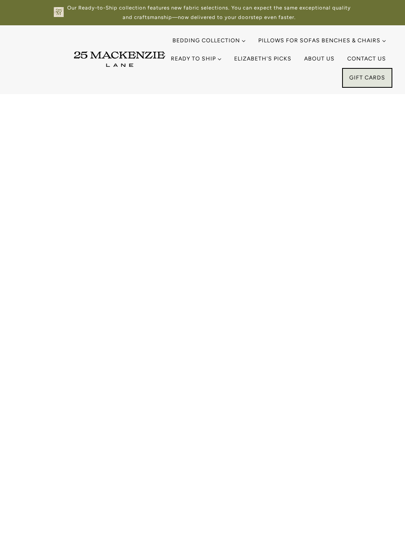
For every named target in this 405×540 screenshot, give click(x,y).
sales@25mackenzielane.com (67, 375)
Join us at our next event (323, 373)
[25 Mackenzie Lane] (119, 64)
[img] (28, 504)
